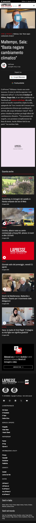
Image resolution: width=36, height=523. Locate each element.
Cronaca (9, 34)
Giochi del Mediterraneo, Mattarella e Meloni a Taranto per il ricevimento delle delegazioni (17, 298)
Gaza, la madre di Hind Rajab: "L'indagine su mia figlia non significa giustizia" (17, 331)
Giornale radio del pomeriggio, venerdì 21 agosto (17, 265)
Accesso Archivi (6, 1)
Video (4, 262)
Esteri (4, 196)
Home (3, 34)
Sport (4, 293)
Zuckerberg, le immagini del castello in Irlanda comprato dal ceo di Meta (16, 200)
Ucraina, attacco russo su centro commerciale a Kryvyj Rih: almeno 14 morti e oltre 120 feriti (18, 233)
